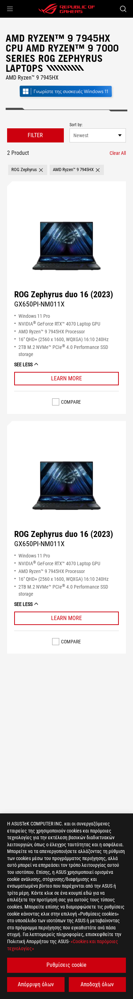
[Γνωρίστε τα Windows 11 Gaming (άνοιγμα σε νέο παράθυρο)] (66, 97)
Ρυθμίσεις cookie (66, 965)
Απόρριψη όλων (36, 984)
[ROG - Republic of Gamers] (66, 9)
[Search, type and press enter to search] (122, 9)
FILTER (35, 135)
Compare (71, 402)
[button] (10, 9)
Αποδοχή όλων (97, 984)
